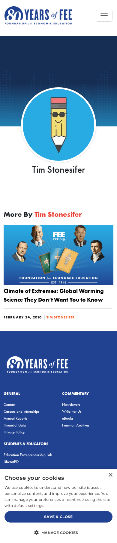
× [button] (110, 475)
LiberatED (11, 461)
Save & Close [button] (58, 516)
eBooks (68, 418)
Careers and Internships (22, 411)
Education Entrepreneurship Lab (28, 454)
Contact (9, 404)
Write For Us (72, 411)
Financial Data (15, 425)
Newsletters (71, 404)
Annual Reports (15, 418)
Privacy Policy (14, 432)
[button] (58, 532)
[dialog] (58, 506)
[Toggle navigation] (104, 16)
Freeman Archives (75, 425)
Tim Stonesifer (60, 317)
